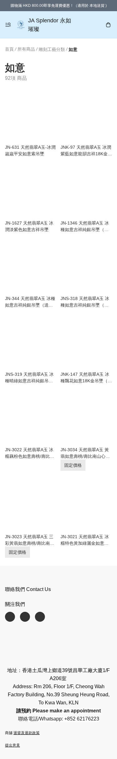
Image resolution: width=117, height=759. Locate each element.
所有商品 (26, 49)
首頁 (9, 49)
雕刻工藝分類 (52, 49)
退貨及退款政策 (26, 733)
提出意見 (12, 745)
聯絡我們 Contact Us (28, 589)
